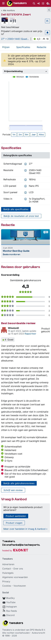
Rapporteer (30, 333)
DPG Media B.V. (37, 629)
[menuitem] (34, 3)
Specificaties (23, 47)
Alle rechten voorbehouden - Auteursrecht (23, 632)
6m (26, 134)
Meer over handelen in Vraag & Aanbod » (25, 528)
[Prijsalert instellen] (47, 32)
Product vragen (14, 522)
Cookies (6, 585)
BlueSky (10, 598)
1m (13, 134)
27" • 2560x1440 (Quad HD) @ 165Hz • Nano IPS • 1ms (14, 38)
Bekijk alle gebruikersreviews (18, 483)
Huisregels (7, 572)
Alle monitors (9, 10)
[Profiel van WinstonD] (4, 330)
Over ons (18, 568)
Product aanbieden (16, 516)
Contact (6, 568)
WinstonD (13, 328)
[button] (3, 3)
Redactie (41, 47)
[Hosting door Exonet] (15, 550)
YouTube (10, 602)
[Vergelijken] (47, 21)
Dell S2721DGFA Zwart (16, 14)
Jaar (33, 134)
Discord (10, 615)
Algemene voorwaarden (15, 577)
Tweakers (7, 629)
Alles (41, 134)
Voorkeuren (19, 585)
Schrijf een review (13, 490)
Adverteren (8, 564)
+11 (13, 21)
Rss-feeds (11, 610)
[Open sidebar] (49, 9)
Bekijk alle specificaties (15, 209)
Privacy (6, 581)
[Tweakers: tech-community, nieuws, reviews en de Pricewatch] (17, 3)
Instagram (11, 606)
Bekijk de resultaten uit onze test (21, 216)
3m (20, 134)
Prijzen (5, 47)
